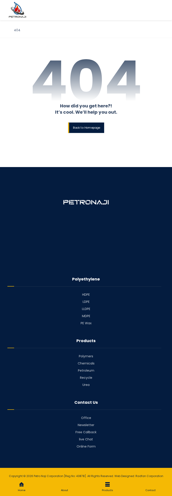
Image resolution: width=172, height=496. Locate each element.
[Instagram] (92, 259)
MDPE (86, 316)
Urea (86, 385)
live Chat (86, 439)
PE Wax (86, 323)
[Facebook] (73, 259)
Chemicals (86, 363)
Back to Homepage (86, 128)
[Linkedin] (80, 259)
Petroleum (86, 370)
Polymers (86, 356)
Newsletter (86, 425)
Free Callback (86, 432)
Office (86, 418)
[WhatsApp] (98, 261)
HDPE (86, 294)
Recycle (86, 377)
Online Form (86, 446)
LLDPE (86, 309)
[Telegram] (86, 259)
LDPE (86, 301)
